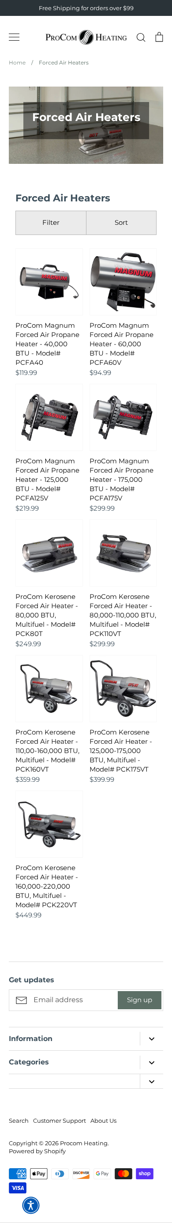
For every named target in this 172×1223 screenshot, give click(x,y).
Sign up (139, 1000)
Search (19, 1120)
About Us (103, 1120)
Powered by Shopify (37, 1151)
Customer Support (59, 1120)
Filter (51, 222)
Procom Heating (84, 1143)
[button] (31, 1205)
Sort (121, 222)
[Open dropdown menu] (151, 1038)
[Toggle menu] (14, 37)
